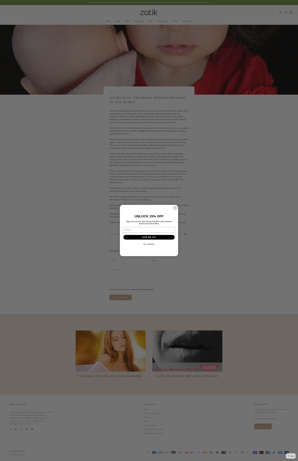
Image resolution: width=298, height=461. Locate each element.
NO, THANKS (149, 244)
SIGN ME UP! (149, 237)
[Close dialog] (175, 208)
